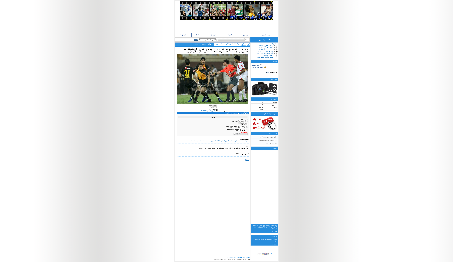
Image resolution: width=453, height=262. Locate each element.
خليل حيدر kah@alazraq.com (268, 137)
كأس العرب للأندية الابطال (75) (265, 53)
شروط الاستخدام (231, 257)
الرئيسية (247, 43)
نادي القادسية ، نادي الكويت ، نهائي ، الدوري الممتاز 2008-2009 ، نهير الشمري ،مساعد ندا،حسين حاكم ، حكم (219, 140)
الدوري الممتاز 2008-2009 (208, 111)
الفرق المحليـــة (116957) (266, 49)
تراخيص (248, 257)
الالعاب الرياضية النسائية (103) (265, 57)
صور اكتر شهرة (196, 44)
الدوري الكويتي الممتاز (227, 43)
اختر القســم (272, 44)
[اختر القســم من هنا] (277, 44)
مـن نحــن (245, 35)
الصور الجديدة (205, 44)
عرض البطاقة (256, 65)
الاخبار (197, 35)
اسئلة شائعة (213, 35)
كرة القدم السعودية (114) (266, 47)
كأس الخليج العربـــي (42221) (265, 51)
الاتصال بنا (183, 35)
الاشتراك (229, 35)
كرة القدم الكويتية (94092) (266, 45)
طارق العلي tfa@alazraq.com (268, 140)
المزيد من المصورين (271, 143)
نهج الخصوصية (241, 257)
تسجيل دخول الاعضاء (258, 67)
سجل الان (274, 231)
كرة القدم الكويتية (239, 43)
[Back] (247, 160)
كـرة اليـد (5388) (268, 55)
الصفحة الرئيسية (265, 35)
